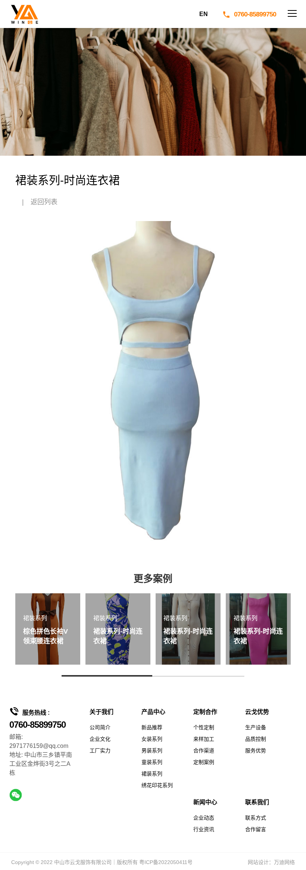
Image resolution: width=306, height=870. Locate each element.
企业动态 (203, 818)
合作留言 (255, 829)
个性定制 (203, 727)
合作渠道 (203, 751)
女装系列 (151, 739)
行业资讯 (203, 829)
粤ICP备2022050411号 (166, 862)
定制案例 (203, 762)
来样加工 (203, 739)
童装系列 (151, 762)
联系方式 (255, 818)
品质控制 (255, 739)
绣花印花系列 (157, 785)
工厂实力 (100, 751)
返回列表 (44, 202)
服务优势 (255, 751)
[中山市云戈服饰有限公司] (24, 14)
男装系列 (151, 751)
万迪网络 (284, 862)
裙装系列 (151, 774)
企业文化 (100, 739)
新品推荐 (151, 727)
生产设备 (255, 727)
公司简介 (100, 727)
